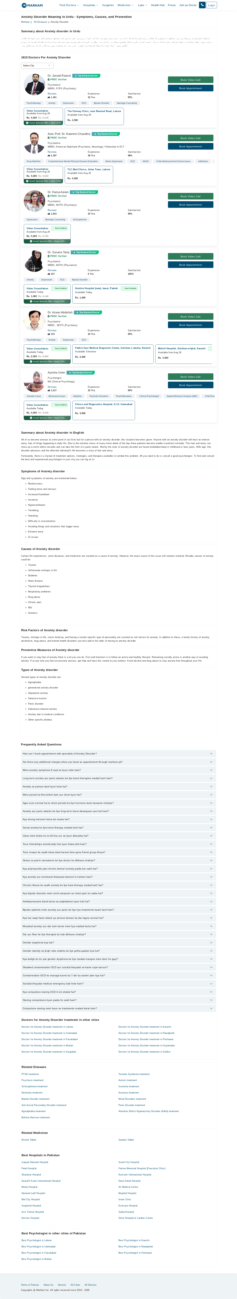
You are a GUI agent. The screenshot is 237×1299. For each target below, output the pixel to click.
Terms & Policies (30, 1285)
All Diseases (40, 22)
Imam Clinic (124, 1199)
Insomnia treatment (128, 1086)
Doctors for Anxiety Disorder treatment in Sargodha (49, 1051)
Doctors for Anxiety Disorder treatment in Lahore (47, 1027)
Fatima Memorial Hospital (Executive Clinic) (142, 1168)
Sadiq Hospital (126, 1212)
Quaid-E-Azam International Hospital (41, 1181)
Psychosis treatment (33, 1080)
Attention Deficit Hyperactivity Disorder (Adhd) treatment (148, 1111)
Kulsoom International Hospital (134, 1174)
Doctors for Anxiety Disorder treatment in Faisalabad (50, 1039)
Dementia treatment (32, 1092)
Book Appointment (190, 88)
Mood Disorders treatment (132, 1099)
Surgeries (108, 5)
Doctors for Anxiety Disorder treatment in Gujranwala (146, 1045)
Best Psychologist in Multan (37, 1259)
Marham (25, 22)
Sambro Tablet (126, 1140)
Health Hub (157, 5)
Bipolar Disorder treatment (35, 1099)
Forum (172, 5)
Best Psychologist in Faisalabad (39, 1253)
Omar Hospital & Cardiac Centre (135, 1218)
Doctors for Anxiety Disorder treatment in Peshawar (145, 1039)
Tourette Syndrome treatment (134, 1074)
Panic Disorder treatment (131, 1105)
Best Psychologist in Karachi (134, 1240)
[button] (202, 5)
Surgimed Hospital (31, 1205)
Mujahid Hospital (127, 1193)
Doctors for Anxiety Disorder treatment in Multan (47, 1045)
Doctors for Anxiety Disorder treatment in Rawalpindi (146, 1033)
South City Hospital (128, 1162)
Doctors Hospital (30, 1218)
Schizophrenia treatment (35, 1086)
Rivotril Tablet (29, 1140)
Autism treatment (127, 1080)
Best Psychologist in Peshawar (135, 1253)
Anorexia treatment (128, 1092)
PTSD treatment (30, 1074)
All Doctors (90, 1285)
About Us (48, 1285)
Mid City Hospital (31, 1199)
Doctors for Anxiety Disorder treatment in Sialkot (144, 1051)
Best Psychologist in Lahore (37, 1240)
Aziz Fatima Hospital (33, 1212)
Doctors (62, 1285)
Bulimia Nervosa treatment (36, 1117)
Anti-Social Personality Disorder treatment (44, 1105)
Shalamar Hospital (31, 1174)
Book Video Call (191, 80)
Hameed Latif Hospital (33, 1193)
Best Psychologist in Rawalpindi (135, 1246)
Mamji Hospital (29, 1187)
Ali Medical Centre (128, 1187)
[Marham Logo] (32, 6)
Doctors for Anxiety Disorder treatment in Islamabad (49, 1033)
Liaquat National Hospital (35, 1162)
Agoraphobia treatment (34, 1111)
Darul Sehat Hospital (129, 1181)
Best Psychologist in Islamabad (39, 1246)
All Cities (75, 1285)
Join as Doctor (188, 5)
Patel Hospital (29, 1168)
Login (211, 5)
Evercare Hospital (128, 1205)
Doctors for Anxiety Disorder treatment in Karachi (144, 1027)
